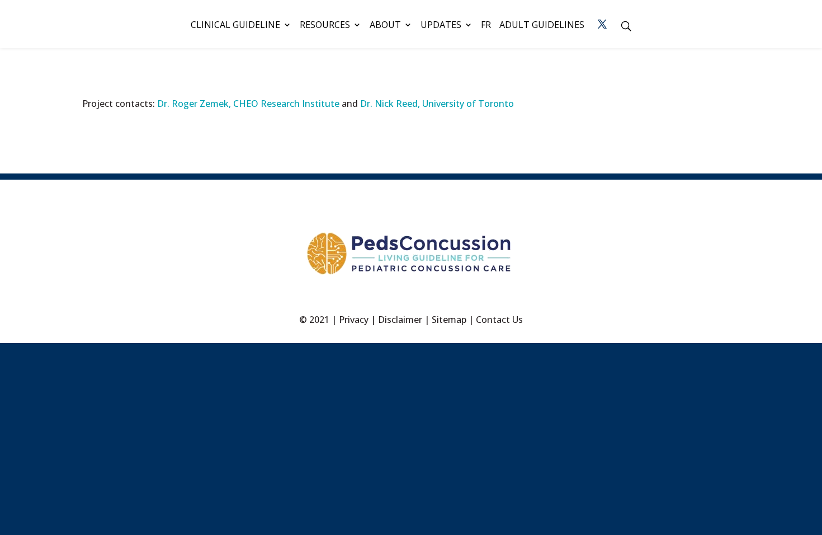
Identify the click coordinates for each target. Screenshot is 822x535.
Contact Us (499, 319)
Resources (325, 26)
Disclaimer (400, 319)
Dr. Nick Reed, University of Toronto (437, 103)
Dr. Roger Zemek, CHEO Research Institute (248, 103)
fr (486, 26)
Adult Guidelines (541, 26)
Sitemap (449, 319)
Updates (441, 26)
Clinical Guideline (235, 26)
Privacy (354, 319)
